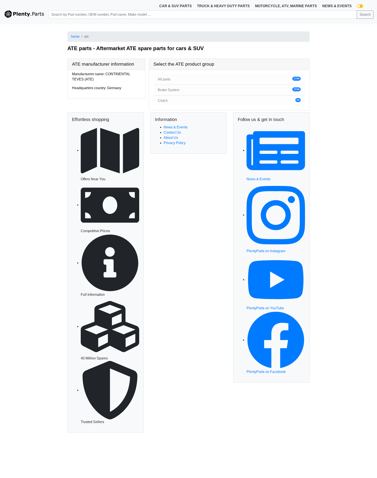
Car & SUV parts (175, 6)
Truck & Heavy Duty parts (223, 6)
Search (365, 14)
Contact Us (172, 132)
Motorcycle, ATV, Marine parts (286, 6)
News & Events (337, 6)
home (75, 36)
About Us (171, 137)
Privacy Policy (175, 143)
